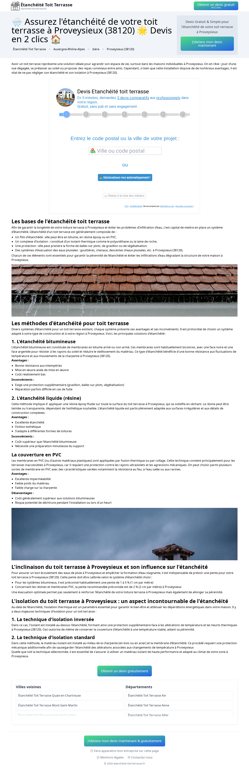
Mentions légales (112, 757)
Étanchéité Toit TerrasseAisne (148, 705)
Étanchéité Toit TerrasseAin (147, 695)
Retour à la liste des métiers (126, 195)
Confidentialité (136, 206)
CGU (126, 206)
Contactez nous (142, 757)
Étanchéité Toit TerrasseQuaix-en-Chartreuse (49, 695)
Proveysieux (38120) (120, 49)
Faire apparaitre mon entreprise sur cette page (126, 751)
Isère (95, 49)
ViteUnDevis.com (167, 206)
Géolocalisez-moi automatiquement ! (126, 177)
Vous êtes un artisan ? (184, 206)
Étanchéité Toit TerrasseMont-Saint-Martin (47, 705)
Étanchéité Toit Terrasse (29, 49)
